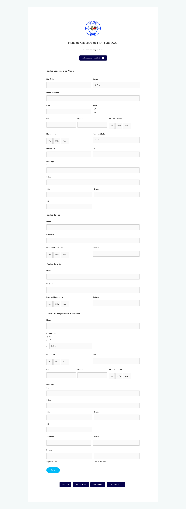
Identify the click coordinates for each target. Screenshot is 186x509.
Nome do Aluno (52, 92)
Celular (96, 248)
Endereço (50, 162)
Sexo (95, 105)
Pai (50, 337)
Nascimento (51, 134)
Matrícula (50, 79)
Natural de (50, 148)
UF (94, 148)
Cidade (48, 189)
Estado (96, 189)
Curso (95, 79)
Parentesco (51, 333)
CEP (47, 201)
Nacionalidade (99, 134)
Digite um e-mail (52, 462)
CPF (48, 105)
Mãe (50, 340)
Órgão (80, 119)
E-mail (49, 450)
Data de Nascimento (54, 248)
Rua (47, 165)
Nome (48, 221)
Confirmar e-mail (100, 462)
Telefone (50, 437)
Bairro (48, 177)
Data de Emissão (115, 119)
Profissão (50, 234)
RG (47, 119)
